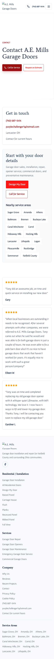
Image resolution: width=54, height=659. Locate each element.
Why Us (6, 573)
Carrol (31, 226)
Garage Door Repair (11, 539)
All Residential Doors (11, 485)
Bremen (24, 219)
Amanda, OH (27, 631)
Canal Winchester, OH (12, 641)
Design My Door (17, 184)
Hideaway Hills (14, 234)
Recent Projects (9, 583)
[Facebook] (5, 464)
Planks (5, 509)
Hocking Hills (32, 234)
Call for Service (14, 67)
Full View (6, 524)
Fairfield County (30, 255)
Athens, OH (41, 631)
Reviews (6, 578)
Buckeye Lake (39, 219)
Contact (5, 588)
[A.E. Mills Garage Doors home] (10, 6)
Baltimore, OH (8, 636)
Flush (4, 504)
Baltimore (12, 219)
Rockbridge (29, 248)
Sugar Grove (13, 212)
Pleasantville (13, 248)
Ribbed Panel (8, 519)
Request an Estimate (33, 67)
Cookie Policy (8, 598)
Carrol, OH (30, 641)
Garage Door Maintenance (14, 549)
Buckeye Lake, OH (40, 636)
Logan (37, 241)
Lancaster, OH (8, 651)
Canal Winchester (16, 226)
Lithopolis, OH (24, 651)
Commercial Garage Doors (14, 559)
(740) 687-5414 (13, 120)
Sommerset (13, 255)
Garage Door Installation (13, 480)
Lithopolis (25, 241)
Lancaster (12, 241)
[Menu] (49, 6)
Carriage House (9, 500)
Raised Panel (8, 494)
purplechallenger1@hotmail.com (22, 126)
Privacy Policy (8, 593)
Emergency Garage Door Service (17, 554)
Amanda (28, 212)
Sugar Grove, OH (10, 631)
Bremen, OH (23, 636)
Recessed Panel (9, 514)
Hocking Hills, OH (31, 646)
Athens (39, 212)
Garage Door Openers (12, 544)
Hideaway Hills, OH (11, 646)
